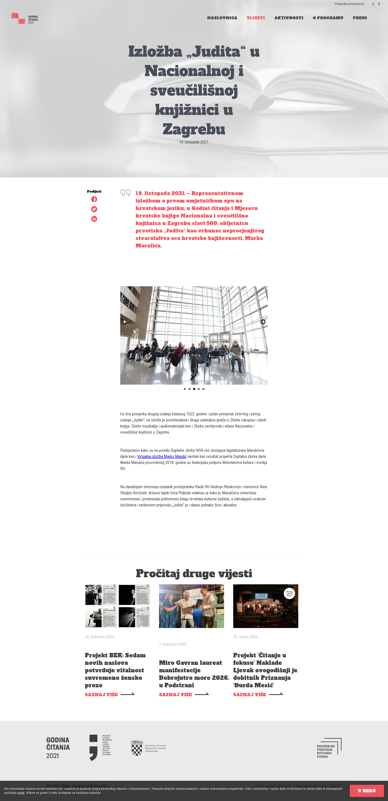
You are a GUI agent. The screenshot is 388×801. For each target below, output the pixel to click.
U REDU (367, 791)
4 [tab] (199, 389)
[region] (194, 323)
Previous (125, 322)
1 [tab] (185, 389)
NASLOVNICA (222, 17)
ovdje (20, 792)
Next (263, 322)
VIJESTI (256, 17)
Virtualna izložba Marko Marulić (162, 456)
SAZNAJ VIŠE (101, 695)
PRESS (360, 17)
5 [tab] (203, 389)
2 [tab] (189, 389)
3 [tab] (194, 389)
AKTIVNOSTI (288, 17)
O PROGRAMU (328, 17)
